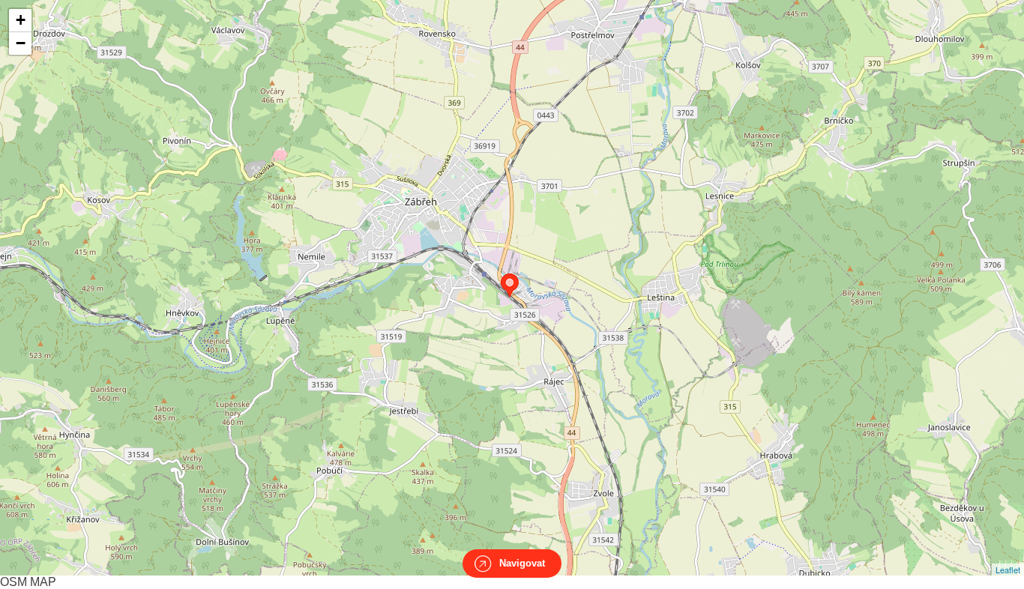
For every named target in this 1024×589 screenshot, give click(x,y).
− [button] (20, 43)
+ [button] (20, 19)
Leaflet (1008, 570)
